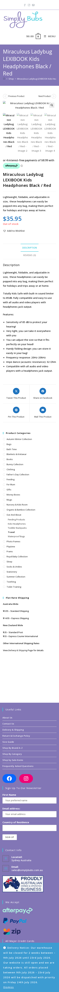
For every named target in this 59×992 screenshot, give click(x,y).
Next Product (45, 96)
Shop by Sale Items (12, 760)
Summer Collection (16, 576)
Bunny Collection (15, 464)
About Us (7, 717)
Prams (10, 551)
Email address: (11, 808)
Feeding (11, 479)
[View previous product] (5, 96)
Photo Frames (13, 541)
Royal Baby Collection (17, 556)
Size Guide (8, 741)
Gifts (9, 489)
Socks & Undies (14, 566)
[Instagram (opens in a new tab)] (29, 4)
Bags (9, 444)
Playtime (11, 546)
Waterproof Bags (16, 536)
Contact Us (8, 723)
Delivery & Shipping (17, 650)
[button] (51, 105)
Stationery (12, 571)
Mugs (9, 499)
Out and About (14, 514)
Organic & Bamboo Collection (21, 509)
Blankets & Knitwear (17, 454)
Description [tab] (29, 247)
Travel (11, 532)
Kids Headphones (17, 523)
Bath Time (12, 449)
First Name (9, 794)
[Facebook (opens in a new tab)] (25, 4)
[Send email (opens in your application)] (33, 4)
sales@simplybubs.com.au (27, 870)
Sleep (9, 561)
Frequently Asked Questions (18, 766)
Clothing (11, 469)
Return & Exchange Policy (16, 735)
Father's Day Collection (18, 474)
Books (10, 459)
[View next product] (53, 96)
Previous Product (16, 96)
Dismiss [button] (8, 987)
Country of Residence (15, 822)
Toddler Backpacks (17, 527)
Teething (11, 581)
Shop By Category (12, 753)
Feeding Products (16, 519)
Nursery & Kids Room (17, 504)
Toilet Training (14, 586)
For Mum (11, 484)
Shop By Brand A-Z (12, 747)
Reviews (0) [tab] (29, 255)
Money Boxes (13, 494)
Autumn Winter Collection (19, 439)
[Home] (4, 78)
